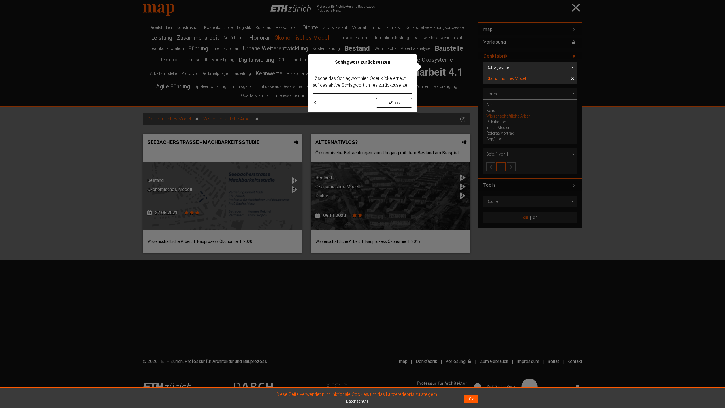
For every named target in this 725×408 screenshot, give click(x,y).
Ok (471, 399)
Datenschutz (357, 401)
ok (397, 102)
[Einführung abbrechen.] (315, 103)
